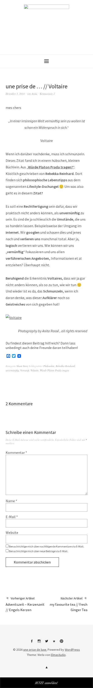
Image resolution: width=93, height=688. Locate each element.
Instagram (39, 642)
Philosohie (48, 366)
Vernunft (24, 370)
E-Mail (12, 516)
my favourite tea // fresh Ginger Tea (68, 604)
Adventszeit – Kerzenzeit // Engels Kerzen (25, 604)
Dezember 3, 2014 (15, 93)
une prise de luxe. (35, 650)
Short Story (22, 366)
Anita (34, 93)
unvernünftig (12, 370)
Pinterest (61, 642)
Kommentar (16, 452)
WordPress (72, 650)
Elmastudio (58, 655)
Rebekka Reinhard (65, 366)
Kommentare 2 (47, 93)
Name (11, 501)
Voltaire (34, 370)
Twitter (46, 642)
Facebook (31, 642)
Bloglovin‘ (54, 642)
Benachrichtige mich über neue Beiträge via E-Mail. (38, 551)
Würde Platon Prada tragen (54, 370)
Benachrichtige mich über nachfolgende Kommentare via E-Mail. (46, 546)
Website (12, 532)
